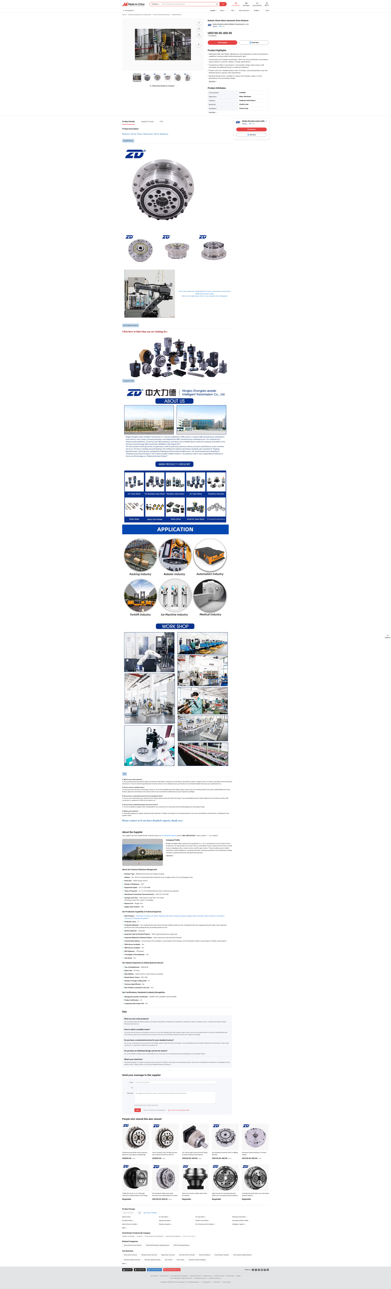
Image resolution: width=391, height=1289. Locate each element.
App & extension (244, 10)
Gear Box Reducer (204, 1255)
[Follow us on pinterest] (265, 1270)
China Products (164, 1276)
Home (124, 15)
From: (131, 1082)
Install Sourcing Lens (173, 1270)
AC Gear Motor (163, 1217)
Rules (267, 10)
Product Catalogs (151, 1213)
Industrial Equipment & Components (139, 15)
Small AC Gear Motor (217, 916)
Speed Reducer (176, 15)
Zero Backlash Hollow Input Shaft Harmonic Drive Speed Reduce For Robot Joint (165, 1195)
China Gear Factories (130, 1255)
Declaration (217, 1282)
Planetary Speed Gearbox (152, 1260)
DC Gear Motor (200, 1217)
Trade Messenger (154, 1270)
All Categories (129, 10)
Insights (238, 1276)
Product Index (230, 1276)
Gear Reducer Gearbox (222, 1255)
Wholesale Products (195, 1276)
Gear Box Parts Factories (187, 1255)
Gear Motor (140, 916)
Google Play (140, 1270)
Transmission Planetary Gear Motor (136, 918)
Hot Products (154, 1276)
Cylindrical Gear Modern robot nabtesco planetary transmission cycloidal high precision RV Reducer (134, 1155)
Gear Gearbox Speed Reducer (242, 1255)
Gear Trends (180, 1260)
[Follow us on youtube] (262, 1270)
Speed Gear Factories (168, 1255)
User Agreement (206, 1282)
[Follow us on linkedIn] (268, 1270)
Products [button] (155, 4)
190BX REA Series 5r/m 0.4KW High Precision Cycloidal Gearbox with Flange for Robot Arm (134, 1195)
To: (132, 1088)
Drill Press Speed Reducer (181, 1245)
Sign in (267, 5)
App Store (127, 1270)
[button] (217, 4)
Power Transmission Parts (161, 15)
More (124, 1263)
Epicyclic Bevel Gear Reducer (133, 1245)
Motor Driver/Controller (129, 1224)
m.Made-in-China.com (200, 1278)
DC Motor (155, 916)
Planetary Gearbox (180, 916)
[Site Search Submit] (223, 4)
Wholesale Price (207, 1276)
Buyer (222, 10)
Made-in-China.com (186, 1278)
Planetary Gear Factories (149, 1255)
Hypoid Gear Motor (165, 1220)
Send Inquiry (222, 42)
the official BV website (169, 835)
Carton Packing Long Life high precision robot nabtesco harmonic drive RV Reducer (164, 1155)
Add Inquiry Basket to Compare (163, 86)
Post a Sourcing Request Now (178, 1110)
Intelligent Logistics (238, 1224)
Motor (195, 916)
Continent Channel (219, 1276)
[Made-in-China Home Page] (133, 4)
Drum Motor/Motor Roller (240, 1220)
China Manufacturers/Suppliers (179, 1276)
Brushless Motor (203, 916)
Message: (130, 1093)
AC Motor (147, 916)
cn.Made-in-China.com (215, 1278)
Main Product (126, 1217)
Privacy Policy (227, 1282)
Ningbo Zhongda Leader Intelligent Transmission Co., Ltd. (231, 24)
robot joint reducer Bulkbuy (197, 1260)
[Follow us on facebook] (253, 1270)
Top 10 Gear (168, 1260)
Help (232, 10)
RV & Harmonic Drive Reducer (205, 1224)
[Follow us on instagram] (259, 1270)
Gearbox (189, 916)
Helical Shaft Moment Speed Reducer (157, 1245)
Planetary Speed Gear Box (132, 1260)
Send (137, 1110)
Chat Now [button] (255, 42)
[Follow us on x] (256, 1270)
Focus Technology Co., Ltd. (181, 1282)
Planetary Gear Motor (166, 916)
